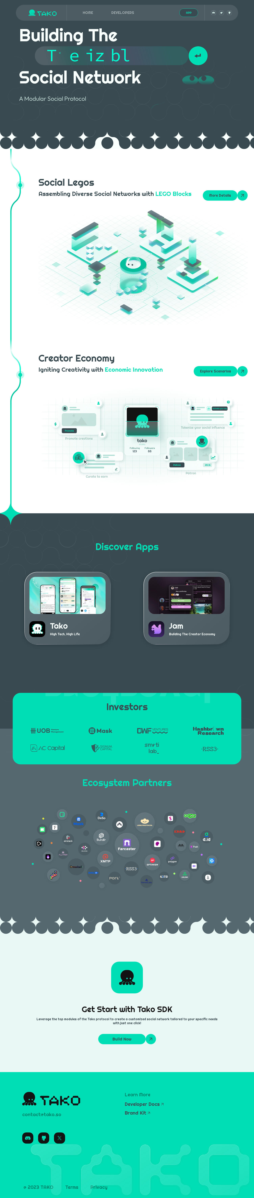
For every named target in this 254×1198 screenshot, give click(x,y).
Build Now (122, 1039)
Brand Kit (135, 1113)
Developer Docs (142, 1104)
